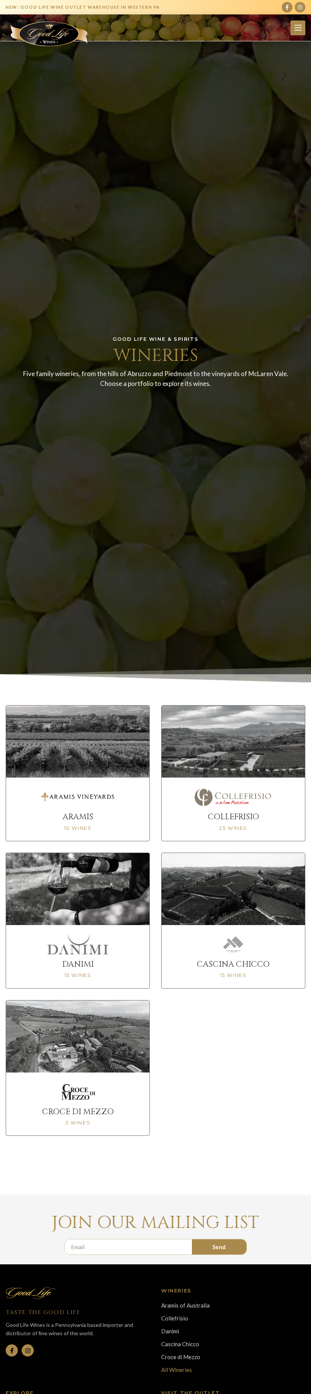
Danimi (170, 1331)
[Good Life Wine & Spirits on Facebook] (12, 1350)
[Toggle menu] (298, 27)
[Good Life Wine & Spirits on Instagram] (28, 1350)
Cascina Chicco (180, 1344)
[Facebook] (287, 7)
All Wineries (176, 1369)
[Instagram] (300, 7)
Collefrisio (174, 1318)
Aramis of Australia (185, 1305)
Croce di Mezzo (180, 1356)
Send (219, 1246)
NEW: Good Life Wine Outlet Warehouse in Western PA (83, 7)
